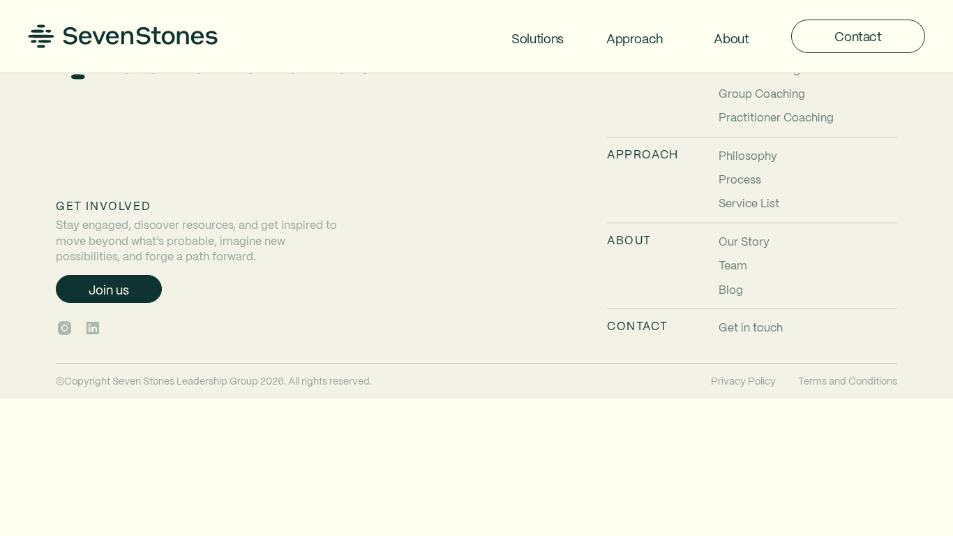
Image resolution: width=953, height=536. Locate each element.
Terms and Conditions (847, 380)
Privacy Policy (743, 380)
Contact (857, 36)
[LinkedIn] (92, 328)
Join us (109, 289)
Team (733, 265)
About (731, 38)
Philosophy (748, 155)
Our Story (744, 241)
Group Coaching (762, 93)
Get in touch (751, 327)
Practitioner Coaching (776, 117)
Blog (731, 289)
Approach (634, 38)
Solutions (537, 38)
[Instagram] (64, 328)
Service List (749, 202)
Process (740, 179)
